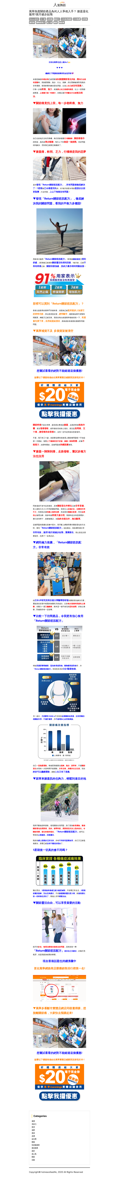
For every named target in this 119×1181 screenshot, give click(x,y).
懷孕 (33, 1127)
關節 (33, 1157)
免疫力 (34, 1124)
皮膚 (33, 1136)
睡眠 (33, 1142)
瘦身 (33, 1133)
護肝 (33, 1151)
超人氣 (34, 1154)
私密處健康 (36, 1145)
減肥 (33, 1130)
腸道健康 (35, 1148)
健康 (33, 1121)
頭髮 (33, 1160)
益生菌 (34, 1139)
